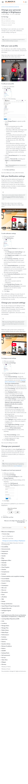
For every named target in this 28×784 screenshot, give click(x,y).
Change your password (6, 24)
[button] (24, 2)
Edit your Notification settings (8, 21)
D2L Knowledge (6, 14)
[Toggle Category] (1, 531)
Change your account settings (8, 23)
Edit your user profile (6, 19)
